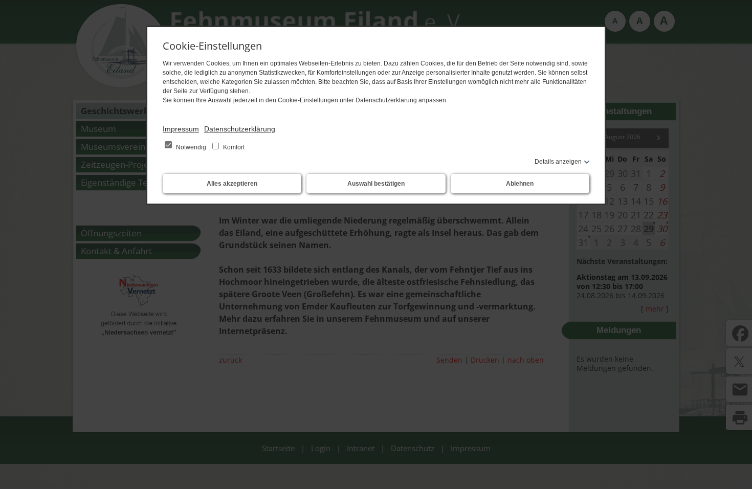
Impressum (181, 129)
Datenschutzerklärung (239, 129)
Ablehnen (520, 183)
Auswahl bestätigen (376, 183)
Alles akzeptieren (232, 183)
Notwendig (191, 147)
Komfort (233, 147)
